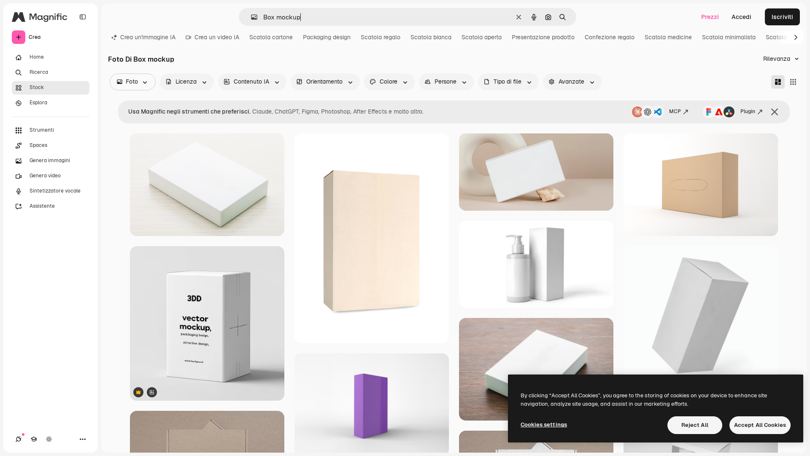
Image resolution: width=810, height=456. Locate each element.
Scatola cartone (271, 37)
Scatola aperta (482, 37)
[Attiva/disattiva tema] (49, 439)
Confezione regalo (609, 37)
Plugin (747, 111)
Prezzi (710, 17)
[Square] (793, 82)
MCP (675, 111)
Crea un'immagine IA (148, 37)
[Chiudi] (775, 112)
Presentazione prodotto (543, 37)
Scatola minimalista (729, 37)
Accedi (741, 17)
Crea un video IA (216, 37)
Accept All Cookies (760, 425)
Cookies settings (544, 424)
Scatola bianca (430, 37)
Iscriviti (782, 17)
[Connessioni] (18, 439)
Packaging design (327, 37)
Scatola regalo (380, 37)
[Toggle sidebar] (82, 17)
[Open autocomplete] (250, 17)
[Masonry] (778, 82)
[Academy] (33, 439)
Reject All (694, 425)
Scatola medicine (668, 37)
